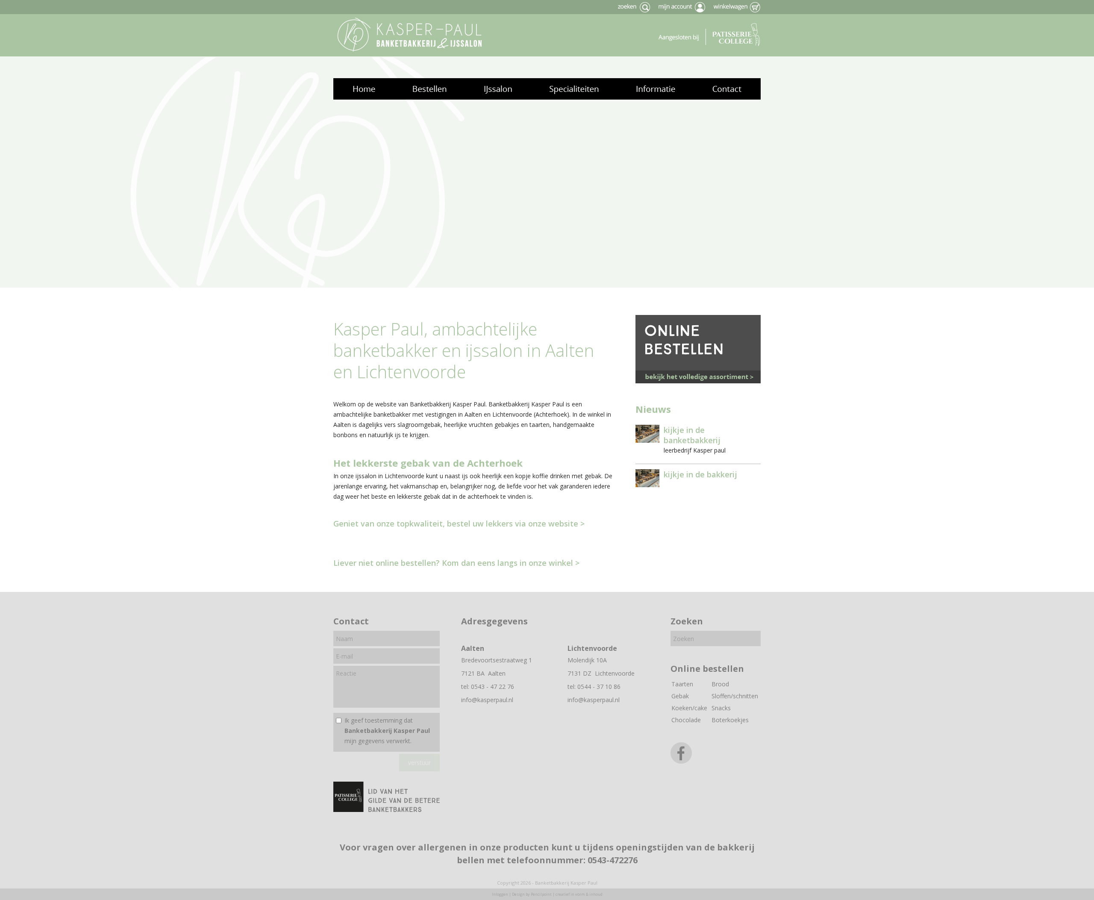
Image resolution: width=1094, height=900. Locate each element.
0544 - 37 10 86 (599, 686)
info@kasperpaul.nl (487, 700)
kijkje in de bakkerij (700, 474)
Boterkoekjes (730, 720)
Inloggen (500, 894)
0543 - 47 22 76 (492, 686)
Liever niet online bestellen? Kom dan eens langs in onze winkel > (456, 563)
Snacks (721, 708)
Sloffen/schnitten (735, 696)
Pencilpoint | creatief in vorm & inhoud (567, 894)
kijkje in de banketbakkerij (692, 435)
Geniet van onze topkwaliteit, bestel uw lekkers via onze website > (459, 523)
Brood (720, 684)
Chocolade (686, 720)
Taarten (682, 684)
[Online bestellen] (699, 381)
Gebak (680, 696)
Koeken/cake (689, 708)
